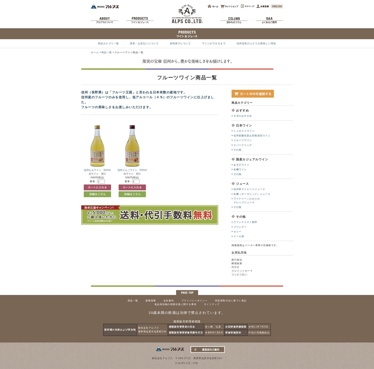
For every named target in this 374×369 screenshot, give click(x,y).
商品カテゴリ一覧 (108, 43)
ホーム (95, 52)
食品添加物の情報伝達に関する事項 (175, 304)
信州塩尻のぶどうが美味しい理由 (256, 43)
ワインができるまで (214, 43)
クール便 (239, 236)
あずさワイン (241, 164)
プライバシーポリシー (194, 300)
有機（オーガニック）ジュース (252, 194)
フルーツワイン (243, 140)
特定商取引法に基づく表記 (231, 300)
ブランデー (240, 227)
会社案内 (168, 300)
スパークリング (243, 145)
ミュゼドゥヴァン (244, 131)
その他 (238, 149)
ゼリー (238, 231)
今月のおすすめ (243, 116)
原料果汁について (180, 43)
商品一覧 (106, 52)
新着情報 (151, 300)
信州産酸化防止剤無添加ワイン (252, 135)
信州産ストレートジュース (249, 189)
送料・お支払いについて (144, 43)
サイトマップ (212, 304)
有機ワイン (240, 169)
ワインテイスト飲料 (245, 222)
